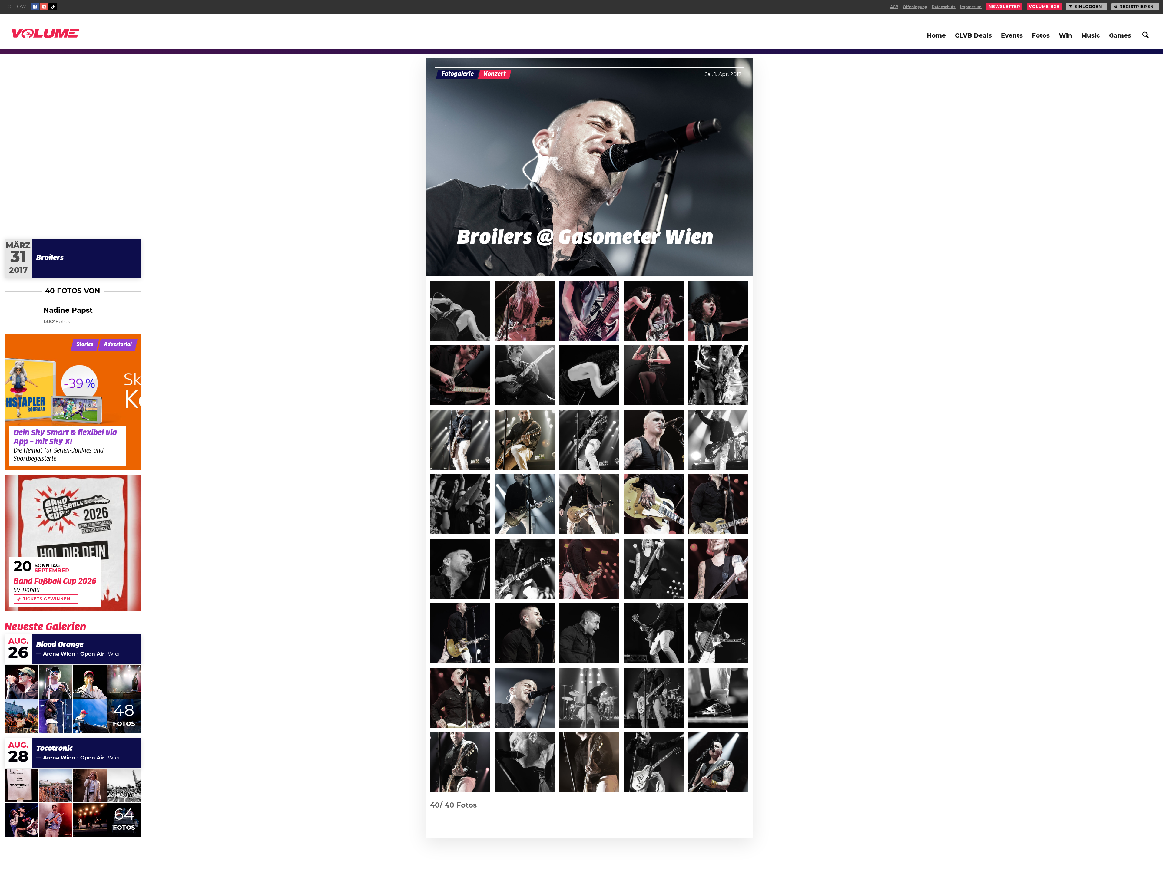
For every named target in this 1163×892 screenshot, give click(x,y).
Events (1012, 36)
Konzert (495, 74)
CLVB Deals (973, 36)
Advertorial (118, 344)
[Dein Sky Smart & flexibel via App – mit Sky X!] (73, 402)
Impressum (971, 7)
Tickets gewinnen (47, 599)
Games (1120, 36)
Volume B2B (1044, 7)
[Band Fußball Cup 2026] (73, 543)
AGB (894, 7)
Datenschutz (944, 7)
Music (1090, 36)
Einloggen (1088, 7)
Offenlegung (915, 7)
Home (936, 36)
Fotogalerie (458, 74)
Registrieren (1136, 7)
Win (1065, 36)
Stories (85, 344)
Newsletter (1004, 7)
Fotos (1041, 36)
